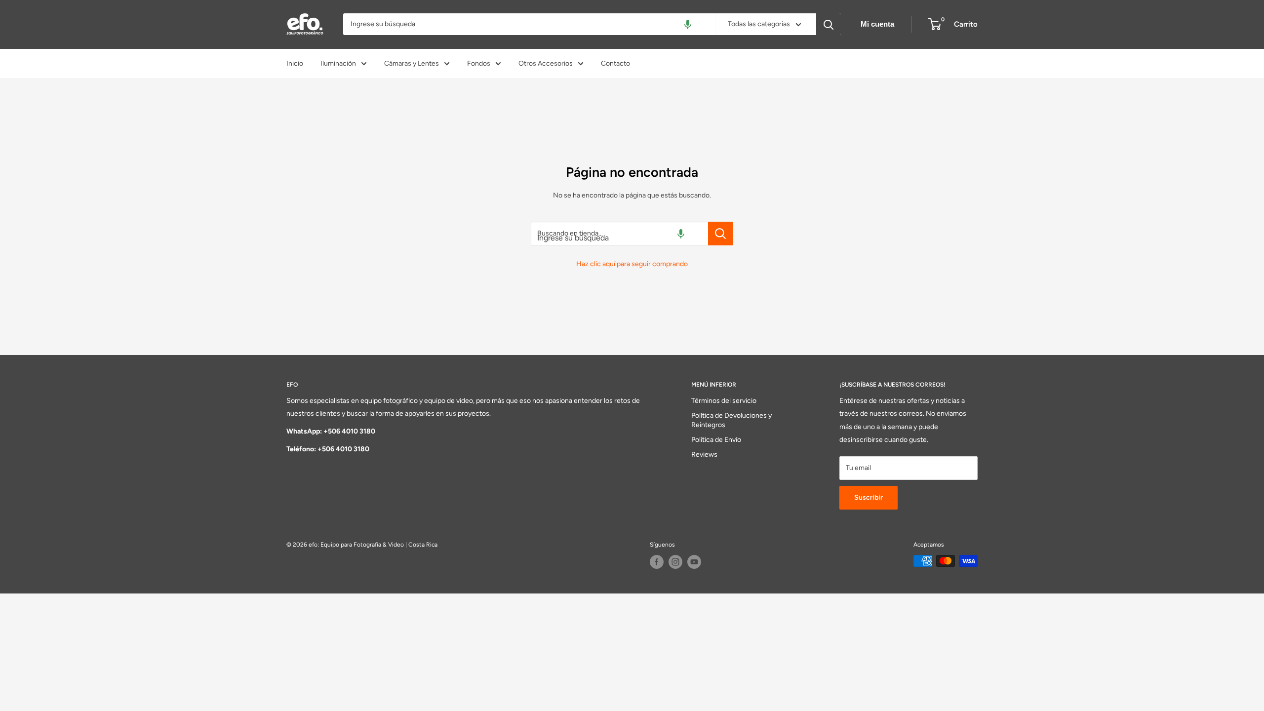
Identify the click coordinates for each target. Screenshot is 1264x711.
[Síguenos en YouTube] (694, 562)
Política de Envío (716, 439)
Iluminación (338, 63)
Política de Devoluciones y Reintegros (731, 420)
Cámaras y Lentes (411, 63)
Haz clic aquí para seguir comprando (632, 264)
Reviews (704, 454)
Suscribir (868, 497)
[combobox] (529, 24)
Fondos (478, 63)
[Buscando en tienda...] (720, 233)
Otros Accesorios (545, 63)
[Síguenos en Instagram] (675, 562)
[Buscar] (828, 24)
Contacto (615, 63)
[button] (687, 24)
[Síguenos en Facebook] (657, 562)
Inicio (294, 63)
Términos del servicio (723, 400)
